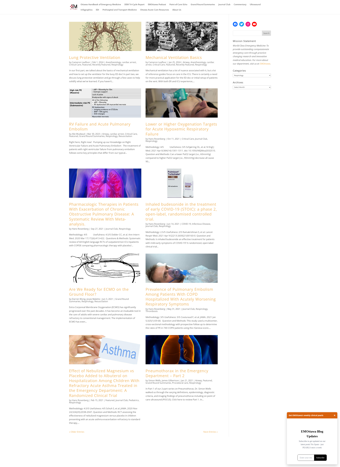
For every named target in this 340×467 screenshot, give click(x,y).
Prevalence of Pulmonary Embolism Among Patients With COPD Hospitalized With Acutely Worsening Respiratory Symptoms (181, 297)
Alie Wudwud (78, 133)
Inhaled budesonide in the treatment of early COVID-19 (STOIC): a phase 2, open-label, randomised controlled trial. (181, 212)
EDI (97, 10)
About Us (176, 10)
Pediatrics (134, 400)
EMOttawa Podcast (157, 4)
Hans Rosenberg (156, 138)
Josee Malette (93, 299)
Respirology (117, 64)
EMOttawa (265, 63)
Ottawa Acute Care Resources (154, 10)
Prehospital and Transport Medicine (120, 10)
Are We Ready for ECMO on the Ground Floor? (99, 292)
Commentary (240, 4)
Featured (86, 64)
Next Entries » (210, 431)
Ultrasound (255, 4)
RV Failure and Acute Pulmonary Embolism (100, 126)
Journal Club (224, 4)
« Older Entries (76, 431)
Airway (186, 62)
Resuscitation (125, 136)
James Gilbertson (170, 380)
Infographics (86, 10)
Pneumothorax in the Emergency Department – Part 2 (177, 373)
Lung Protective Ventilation (94, 57)
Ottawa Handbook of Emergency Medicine (101, 4)
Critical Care (75, 64)
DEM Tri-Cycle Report (134, 4)
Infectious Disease (201, 223)
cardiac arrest (129, 62)
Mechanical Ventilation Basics (174, 57)
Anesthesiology (113, 62)
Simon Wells (154, 380)
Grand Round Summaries (203, 4)
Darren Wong (79, 299)
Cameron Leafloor (81, 62)
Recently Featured (101, 64)
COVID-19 (186, 223)
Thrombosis (152, 311)
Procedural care (180, 382)
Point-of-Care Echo (178, 4)
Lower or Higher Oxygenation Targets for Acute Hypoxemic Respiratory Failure (181, 128)
